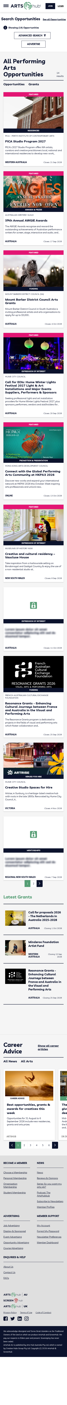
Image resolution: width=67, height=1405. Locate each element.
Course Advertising (13, 1248)
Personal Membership (15, 1178)
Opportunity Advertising (16, 1242)
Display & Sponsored (14, 1231)
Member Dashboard (47, 1242)
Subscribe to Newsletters (50, 1201)
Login (61, 6)
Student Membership (14, 1192)
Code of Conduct (43, 1312)
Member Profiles (45, 1207)
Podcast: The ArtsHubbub (43, 1194)
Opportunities (14, 84)
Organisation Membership (10, 1185)
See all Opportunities (54, 19)
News (40, 1172)
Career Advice (13, 1048)
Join (50, 6)
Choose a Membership (15, 1172)
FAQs (6, 1278)
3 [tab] (30, 1145)
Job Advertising (11, 1225)
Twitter (12, 1318)
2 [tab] (24, 1145)
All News (10, 1061)
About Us (8, 1266)
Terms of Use (26, 1312)
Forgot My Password (48, 1231)
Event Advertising (12, 1236)
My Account (43, 1225)
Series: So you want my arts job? (49, 1185)
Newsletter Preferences (49, 1236)
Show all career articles (48, 1047)
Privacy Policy (10, 1312)
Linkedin (20, 1318)
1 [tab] (18, 1145)
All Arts (27, 1061)
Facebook (5, 1318)
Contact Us (9, 1272)
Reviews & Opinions (47, 1178)
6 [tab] (49, 1145)
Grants (34, 84)
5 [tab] (42, 1145)
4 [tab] (36, 1145)
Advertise (33, 44)
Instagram (26, 1318)
